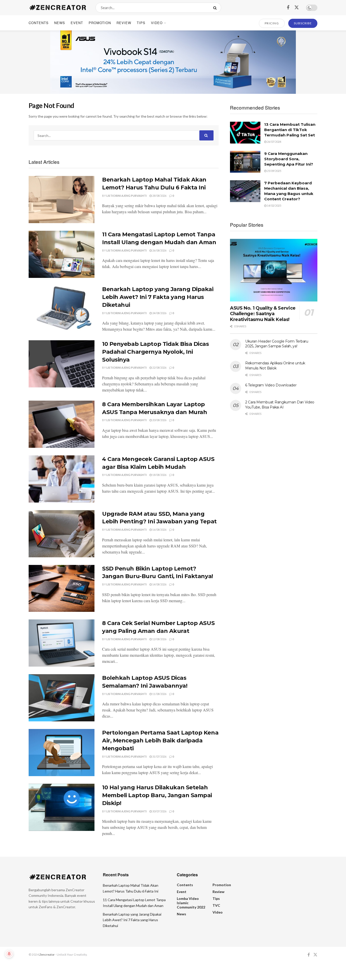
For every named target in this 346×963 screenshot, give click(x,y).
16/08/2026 (159, 529)
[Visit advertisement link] (173, 62)
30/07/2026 (159, 811)
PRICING (272, 23)
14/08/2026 (159, 584)
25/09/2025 (273, 170)
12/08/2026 (159, 639)
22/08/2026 (159, 367)
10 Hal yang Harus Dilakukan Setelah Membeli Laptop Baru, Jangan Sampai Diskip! (157, 795)
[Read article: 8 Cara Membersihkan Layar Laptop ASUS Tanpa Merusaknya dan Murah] (61, 424)
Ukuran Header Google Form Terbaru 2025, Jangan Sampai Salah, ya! (276, 344)
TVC (216, 905)
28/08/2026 (159, 195)
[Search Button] (216, 8)
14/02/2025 (273, 205)
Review (124, 22)
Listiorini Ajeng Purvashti (126, 195)
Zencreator (47, 954)
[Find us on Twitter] (296, 7)
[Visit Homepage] (58, 8)
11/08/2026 (159, 694)
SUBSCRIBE (303, 23)
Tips (141, 22)
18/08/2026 (159, 474)
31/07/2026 (159, 756)
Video (157, 22)
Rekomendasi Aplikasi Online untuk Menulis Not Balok (275, 365)
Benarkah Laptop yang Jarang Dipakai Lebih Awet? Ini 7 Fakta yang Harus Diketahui (158, 297)
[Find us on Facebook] (288, 7)
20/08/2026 (159, 420)
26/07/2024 (273, 141)
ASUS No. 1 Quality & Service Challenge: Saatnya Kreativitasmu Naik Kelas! (263, 313)
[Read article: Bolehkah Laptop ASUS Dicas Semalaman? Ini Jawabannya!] (61, 697)
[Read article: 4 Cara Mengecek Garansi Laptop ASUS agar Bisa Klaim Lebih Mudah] (61, 479)
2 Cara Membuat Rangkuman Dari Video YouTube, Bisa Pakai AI (279, 404)
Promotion (100, 22)
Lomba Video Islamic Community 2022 (191, 902)
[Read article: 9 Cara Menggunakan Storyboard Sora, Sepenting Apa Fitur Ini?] (245, 162)
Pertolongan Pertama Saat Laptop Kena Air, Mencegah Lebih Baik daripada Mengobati (160, 740)
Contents (39, 22)
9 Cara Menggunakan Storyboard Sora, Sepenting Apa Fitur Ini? (288, 159)
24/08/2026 (159, 313)
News (59, 22)
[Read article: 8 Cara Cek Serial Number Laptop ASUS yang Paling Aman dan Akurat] (61, 643)
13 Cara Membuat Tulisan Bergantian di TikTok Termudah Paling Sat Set (289, 129)
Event (77, 22)
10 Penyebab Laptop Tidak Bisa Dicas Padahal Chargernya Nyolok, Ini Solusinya (155, 352)
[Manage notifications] (9, 954)
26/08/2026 (159, 250)
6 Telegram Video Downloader (270, 385)
